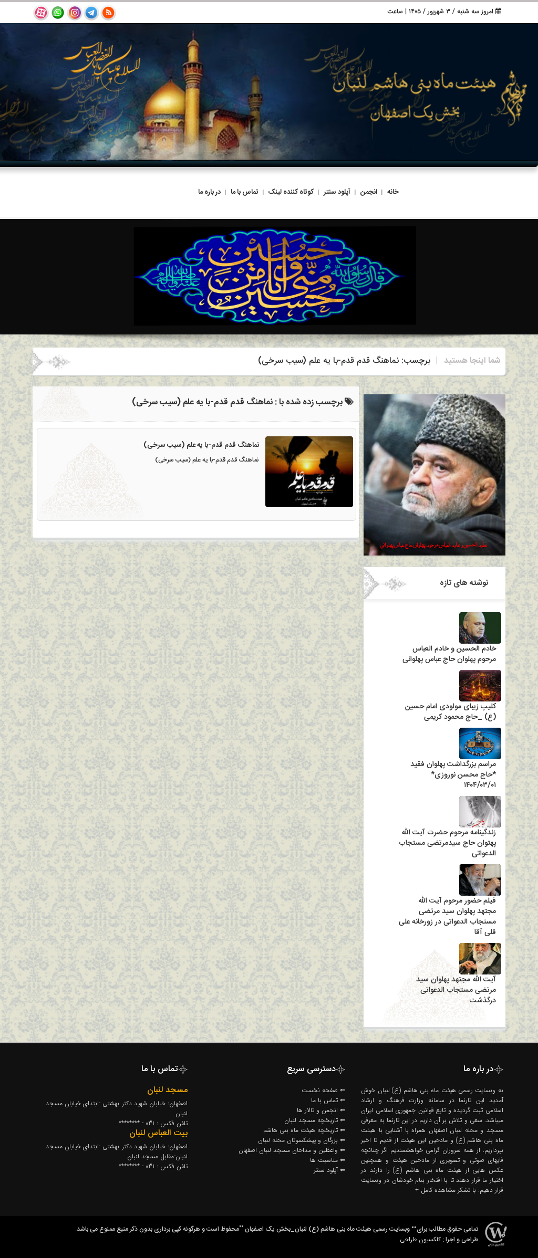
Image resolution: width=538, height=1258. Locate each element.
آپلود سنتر (337, 192)
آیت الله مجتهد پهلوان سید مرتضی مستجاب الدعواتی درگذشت (456, 990)
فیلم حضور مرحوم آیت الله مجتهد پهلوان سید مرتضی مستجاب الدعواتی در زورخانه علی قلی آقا (447, 917)
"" (241, 1229)
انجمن (368, 192)
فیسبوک (58, 12)
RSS (108, 12)
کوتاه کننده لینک (291, 192)
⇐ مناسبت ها (327, 1160)
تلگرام (91, 12)
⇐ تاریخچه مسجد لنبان (314, 1120)
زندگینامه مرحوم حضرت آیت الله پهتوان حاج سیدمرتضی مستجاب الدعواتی (447, 843)
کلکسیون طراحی (420, 1239)
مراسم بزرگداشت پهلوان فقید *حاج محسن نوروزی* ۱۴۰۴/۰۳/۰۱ (453, 775)
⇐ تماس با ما (328, 1100)
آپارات (41, 12)
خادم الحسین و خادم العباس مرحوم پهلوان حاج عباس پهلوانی (449, 654)
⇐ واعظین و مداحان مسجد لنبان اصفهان (292, 1150)
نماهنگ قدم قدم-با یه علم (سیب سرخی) (201, 445)
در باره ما (209, 192)
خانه (393, 192)
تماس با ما (244, 192)
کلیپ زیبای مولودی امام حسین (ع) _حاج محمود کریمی (450, 712)
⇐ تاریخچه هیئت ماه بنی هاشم (304, 1130)
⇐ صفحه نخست (323, 1090)
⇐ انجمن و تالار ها (321, 1110)
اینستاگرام (74, 12)
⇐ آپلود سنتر (329, 1170)
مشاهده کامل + (435, 1190)
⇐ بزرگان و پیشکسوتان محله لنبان (301, 1140)
